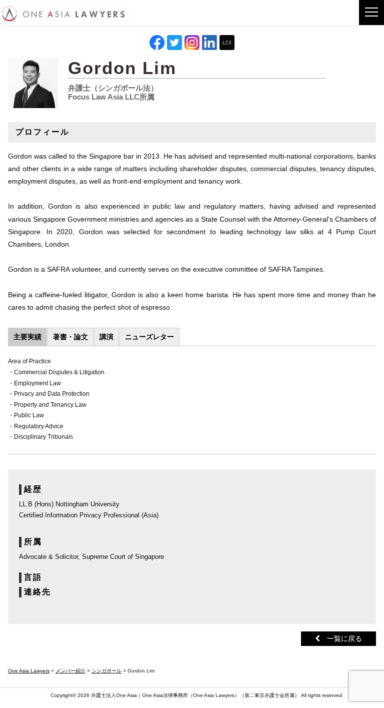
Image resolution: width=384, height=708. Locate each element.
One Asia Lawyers (213, 695)
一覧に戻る (341, 638)
